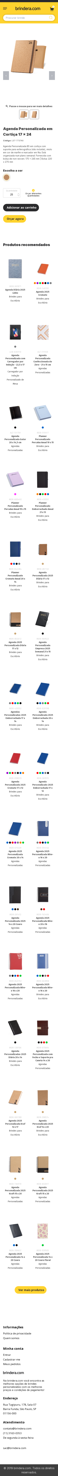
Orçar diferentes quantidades (33, 194)
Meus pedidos (12, 1364)
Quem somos (11, 1338)
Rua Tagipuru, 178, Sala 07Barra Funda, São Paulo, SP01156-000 (19, 1409)
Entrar (7, 1355)
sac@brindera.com (14, 1448)
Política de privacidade (17, 1333)
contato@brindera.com (17, 1428)
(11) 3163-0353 (12, 1433)
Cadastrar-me (11, 1359)
